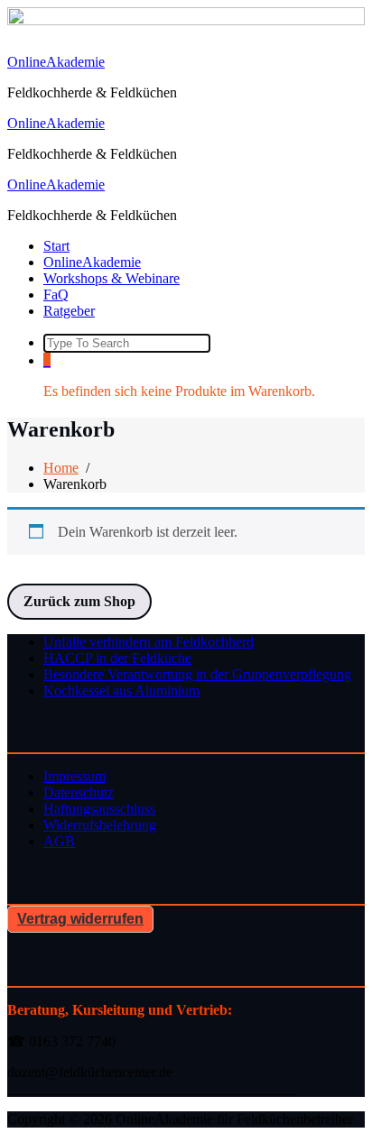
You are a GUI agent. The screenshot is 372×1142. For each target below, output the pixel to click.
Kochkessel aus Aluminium (121, 690)
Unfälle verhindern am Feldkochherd (148, 641)
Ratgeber (69, 310)
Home (61, 467)
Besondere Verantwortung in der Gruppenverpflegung (197, 674)
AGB (59, 841)
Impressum (74, 776)
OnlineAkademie (56, 61)
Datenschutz (78, 792)
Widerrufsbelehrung (99, 825)
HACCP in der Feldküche (117, 658)
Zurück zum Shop (79, 601)
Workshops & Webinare (111, 278)
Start (56, 245)
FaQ (56, 294)
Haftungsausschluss (99, 808)
